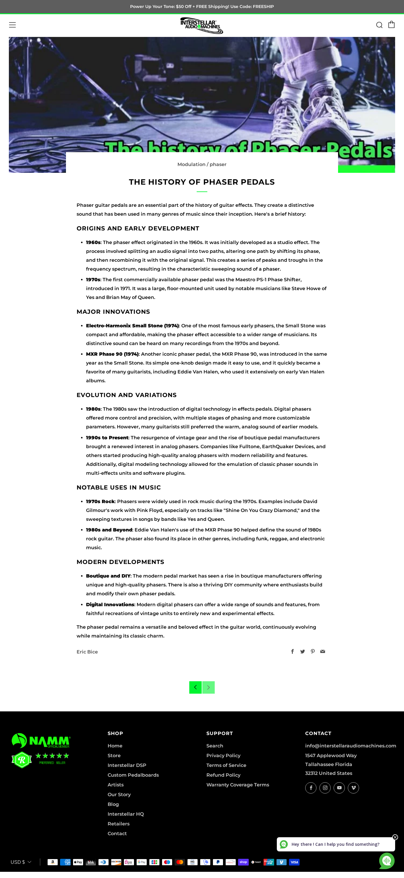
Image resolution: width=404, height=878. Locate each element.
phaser (218, 164)
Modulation (191, 164)
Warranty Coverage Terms (237, 785)
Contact (117, 833)
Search (214, 746)
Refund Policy (223, 775)
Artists (116, 785)
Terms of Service (226, 765)
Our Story (119, 794)
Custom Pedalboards (133, 775)
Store (114, 755)
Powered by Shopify (298, 874)
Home (115, 746)
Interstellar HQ (126, 814)
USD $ (18, 862)
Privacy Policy (223, 755)
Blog (113, 804)
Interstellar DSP (127, 765)
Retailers (119, 824)
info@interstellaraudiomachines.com (350, 746)
